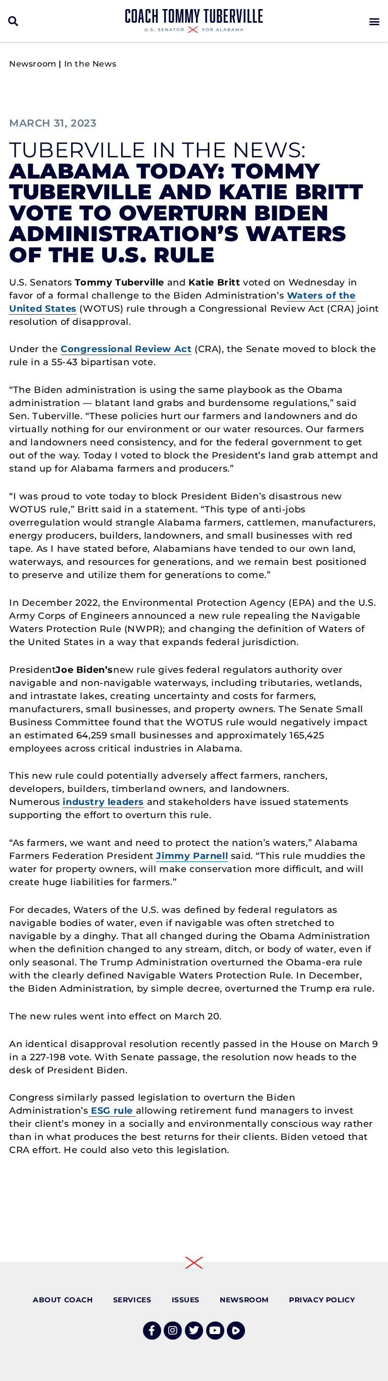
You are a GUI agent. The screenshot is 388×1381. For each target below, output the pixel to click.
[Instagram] (173, 1330)
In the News (90, 64)
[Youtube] (215, 1330)
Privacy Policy (322, 1299)
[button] (13, 21)
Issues (186, 1299)
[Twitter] (194, 1330)
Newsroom (33, 64)
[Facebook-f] (152, 1330)
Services (132, 1299)
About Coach (63, 1299)
